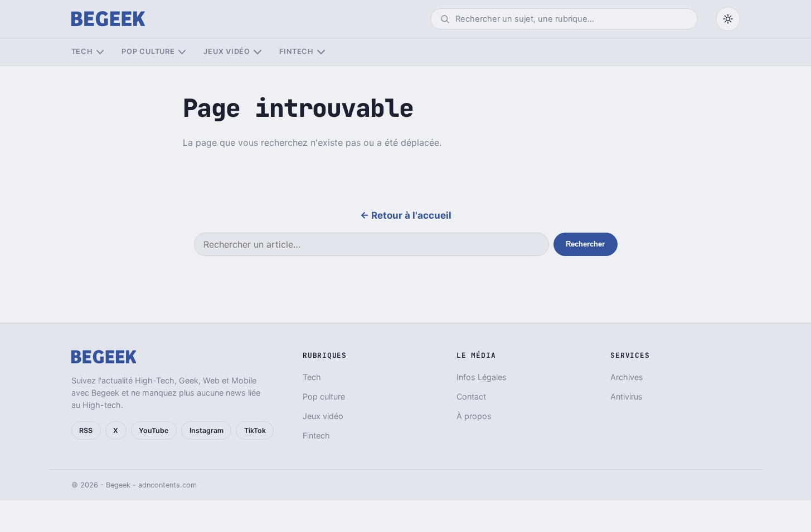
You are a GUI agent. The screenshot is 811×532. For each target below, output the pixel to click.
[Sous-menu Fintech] (320, 52)
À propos (474, 416)
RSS (86, 430)
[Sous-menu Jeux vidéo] (257, 52)
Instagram (207, 430)
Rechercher (585, 244)
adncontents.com (167, 485)
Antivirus (626, 396)
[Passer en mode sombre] (728, 19)
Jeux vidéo (226, 51)
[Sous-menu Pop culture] (182, 52)
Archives (626, 377)
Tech (82, 51)
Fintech (296, 51)
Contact (471, 396)
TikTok (255, 430)
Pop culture (148, 51)
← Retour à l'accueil (405, 215)
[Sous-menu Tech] (100, 52)
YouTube (153, 430)
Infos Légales (482, 377)
